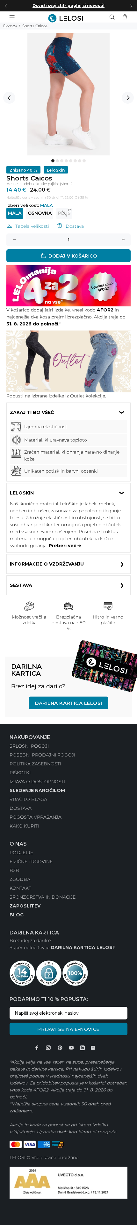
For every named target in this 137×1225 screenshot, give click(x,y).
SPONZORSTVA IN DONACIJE (43, 897)
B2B (14, 870)
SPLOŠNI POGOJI (29, 746)
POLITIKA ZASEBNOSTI (35, 764)
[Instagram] (48, 1048)
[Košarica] (125, 17)
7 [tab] (79, 160)
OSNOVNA (40, 213)
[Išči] (113, 17)
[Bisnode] (68, 1182)
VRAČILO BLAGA (28, 799)
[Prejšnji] (5, 5)
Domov (10, 25)
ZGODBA (20, 879)
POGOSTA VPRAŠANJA (35, 817)
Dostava (75, 226)
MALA (14, 213)
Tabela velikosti (32, 226)
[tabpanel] (68, 94)
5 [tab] (70, 160)
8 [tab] (84, 160)
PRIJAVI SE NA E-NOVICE (68, 1029)
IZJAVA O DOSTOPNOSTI (37, 781)
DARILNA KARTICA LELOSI (82, 947)
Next (128, 98)
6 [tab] (75, 160)
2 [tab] (57, 160)
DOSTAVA (21, 808)
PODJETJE (21, 852)
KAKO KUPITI (24, 826)
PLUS (64, 213)
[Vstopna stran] (68, 18)
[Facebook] (37, 1048)
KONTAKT (20, 888)
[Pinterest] (60, 1048)
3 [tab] (61, 160)
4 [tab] (66, 160)
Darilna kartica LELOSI (68, 703)
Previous (9, 98)
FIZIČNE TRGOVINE (31, 861)
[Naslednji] (131, 5)
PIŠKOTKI (20, 773)
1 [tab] (52, 160)
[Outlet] (68, 361)
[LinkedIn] (82, 1048)
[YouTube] (71, 1048)
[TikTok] (93, 1048)
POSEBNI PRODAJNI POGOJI (42, 755)
